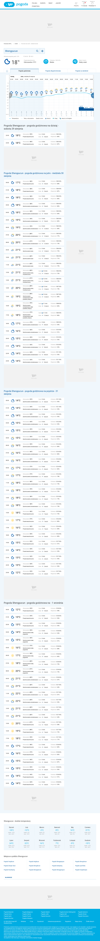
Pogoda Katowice (83, 912)
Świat (50, 3)
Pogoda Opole (8, 916)
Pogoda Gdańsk (45, 912)
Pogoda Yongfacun (9, 861)
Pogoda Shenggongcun (58, 870)
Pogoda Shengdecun (34, 866)
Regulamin (68, 921)
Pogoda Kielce (8, 914)
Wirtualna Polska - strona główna (9, 4)
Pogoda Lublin (45, 914)
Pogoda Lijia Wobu (80, 866)
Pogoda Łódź (63, 914)
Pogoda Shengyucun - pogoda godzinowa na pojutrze (29, 391)
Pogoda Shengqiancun (35, 870)
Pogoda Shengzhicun (81, 861)
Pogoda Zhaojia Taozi (9, 866)
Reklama (23, 921)
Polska (34, 3)
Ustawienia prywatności (54, 921)
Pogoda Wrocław (8, 918)
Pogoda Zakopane (27, 918)
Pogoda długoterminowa (53, 71)
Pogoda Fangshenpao (81, 870)
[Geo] (42, 51)
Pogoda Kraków (26, 914)
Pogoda (22, 4)
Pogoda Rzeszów (45, 916)
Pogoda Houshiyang (9, 870)
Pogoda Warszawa (83, 916)
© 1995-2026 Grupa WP (10, 921)
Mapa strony (78, 921)
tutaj (40, 937)
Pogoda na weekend (81, 71)
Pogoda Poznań (26, 916)
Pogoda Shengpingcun (58, 861)
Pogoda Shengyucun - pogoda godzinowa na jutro (27, 173)
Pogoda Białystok (8, 912)
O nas (31, 921)
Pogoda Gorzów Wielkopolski (67, 912)
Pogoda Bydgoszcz (27, 912)
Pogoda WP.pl (8, 43)
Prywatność (40, 921)
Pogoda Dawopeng (57, 866)
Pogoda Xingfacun (34, 861)
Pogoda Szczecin (64, 916)
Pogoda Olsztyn (82, 914)
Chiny (16, 43)
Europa (42, 3)
